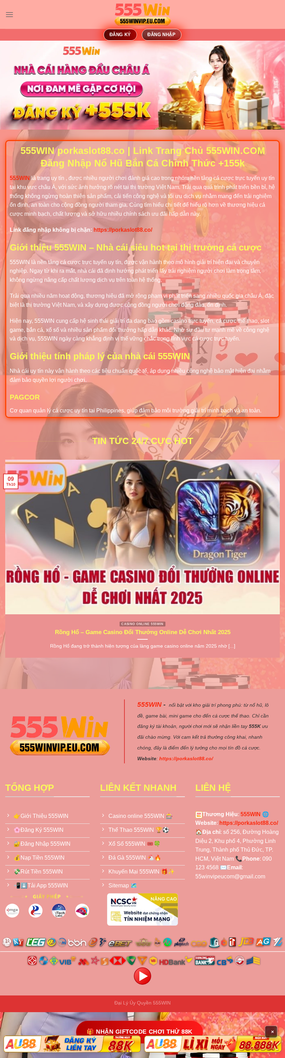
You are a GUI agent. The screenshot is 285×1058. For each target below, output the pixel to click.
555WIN (149, 704)
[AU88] (72, 1043)
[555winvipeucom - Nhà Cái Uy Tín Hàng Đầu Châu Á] (142, 14)
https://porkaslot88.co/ (122, 230)
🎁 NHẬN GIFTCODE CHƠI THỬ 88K (139, 1031)
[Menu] (9, 14)
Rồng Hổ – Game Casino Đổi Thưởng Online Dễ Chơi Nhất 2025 (142, 632)
